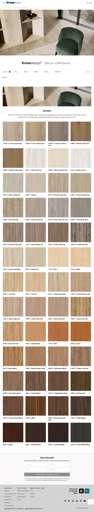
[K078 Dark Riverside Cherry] (35, 356)
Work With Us (8, 499)
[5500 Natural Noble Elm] (58, 307)
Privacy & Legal (21, 488)
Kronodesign (16, 7)
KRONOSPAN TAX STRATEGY (33, 509)
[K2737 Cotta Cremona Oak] (13, 131)
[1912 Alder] (58, 331)
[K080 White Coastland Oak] (58, 158)
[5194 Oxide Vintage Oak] (35, 232)
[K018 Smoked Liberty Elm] (13, 232)
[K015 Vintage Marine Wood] (58, 381)
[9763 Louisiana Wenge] (58, 432)
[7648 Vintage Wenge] (80, 406)
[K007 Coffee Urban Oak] (58, 232)
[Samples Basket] (90, 3)
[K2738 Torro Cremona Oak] (35, 131)
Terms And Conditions (23, 491)
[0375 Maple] (80, 257)
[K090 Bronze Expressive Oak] (58, 406)
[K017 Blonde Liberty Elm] (58, 183)
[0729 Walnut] (35, 406)
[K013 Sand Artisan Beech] (58, 282)
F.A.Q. (31, 491)
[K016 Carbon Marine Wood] (80, 432)
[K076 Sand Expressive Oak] (80, 282)
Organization (8, 488)
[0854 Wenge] (13, 432)
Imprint (19, 499)
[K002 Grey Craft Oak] (13, 207)
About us (7, 491)
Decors (10, 7)
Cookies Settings (21, 497)
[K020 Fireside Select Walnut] (13, 406)
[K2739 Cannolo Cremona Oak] (58, 131)
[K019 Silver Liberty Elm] (13, 183)
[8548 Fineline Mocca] (35, 432)
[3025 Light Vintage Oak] (13, 307)
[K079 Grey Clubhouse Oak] (58, 207)
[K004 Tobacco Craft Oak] (80, 356)
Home (5, 7)
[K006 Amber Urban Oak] (35, 307)
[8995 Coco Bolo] (13, 282)
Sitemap (32, 497)
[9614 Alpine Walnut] (13, 356)
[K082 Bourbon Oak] (80, 381)
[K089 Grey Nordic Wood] (80, 207)
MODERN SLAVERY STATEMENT (14, 509)
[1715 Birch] (58, 257)
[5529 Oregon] (35, 183)
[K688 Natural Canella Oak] (80, 131)
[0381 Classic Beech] (35, 331)
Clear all (88, 72)
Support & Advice (35, 488)
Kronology (7, 502)
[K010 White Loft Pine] (80, 158)
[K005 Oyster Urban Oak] (35, 207)
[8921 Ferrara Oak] (35, 257)
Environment (8, 497)
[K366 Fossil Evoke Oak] (80, 232)
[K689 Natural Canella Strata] (13, 158)
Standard (24, 7)
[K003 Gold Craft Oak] (13, 331)
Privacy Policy (21, 494)
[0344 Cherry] (80, 331)
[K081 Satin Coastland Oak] (80, 183)
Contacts (32, 494)
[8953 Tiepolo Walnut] (35, 381)
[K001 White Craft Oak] (35, 158)
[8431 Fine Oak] (35, 282)
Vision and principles (10, 494)
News (42, 488)
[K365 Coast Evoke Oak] (80, 307)
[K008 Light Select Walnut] (58, 356)
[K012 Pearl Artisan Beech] (13, 257)
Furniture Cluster (9, 505)
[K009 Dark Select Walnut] (13, 381)
